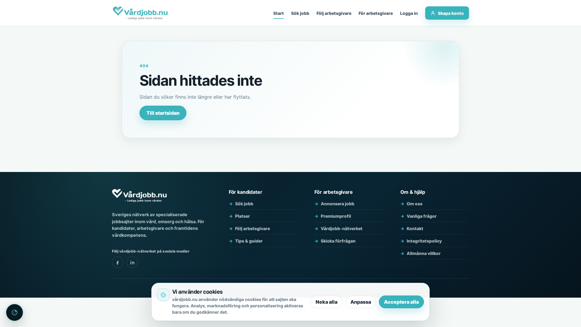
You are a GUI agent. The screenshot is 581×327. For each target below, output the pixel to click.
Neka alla (326, 302)
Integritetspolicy (424, 240)
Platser (242, 216)
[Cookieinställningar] (14, 312)
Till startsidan (162, 113)
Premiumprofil (336, 216)
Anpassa (360, 302)
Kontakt (415, 228)
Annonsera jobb (337, 203)
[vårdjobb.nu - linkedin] (132, 262)
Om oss (414, 203)
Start (278, 13)
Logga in (409, 13)
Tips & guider (249, 240)
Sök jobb (300, 13)
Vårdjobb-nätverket (342, 228)
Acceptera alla (401, 302)
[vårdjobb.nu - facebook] (117, 262)
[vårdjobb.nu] (140, 13)
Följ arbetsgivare (334, 13)
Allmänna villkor (424, 253)
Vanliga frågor (422, 216)
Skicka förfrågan (338, 240)
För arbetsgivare (376, 13)
